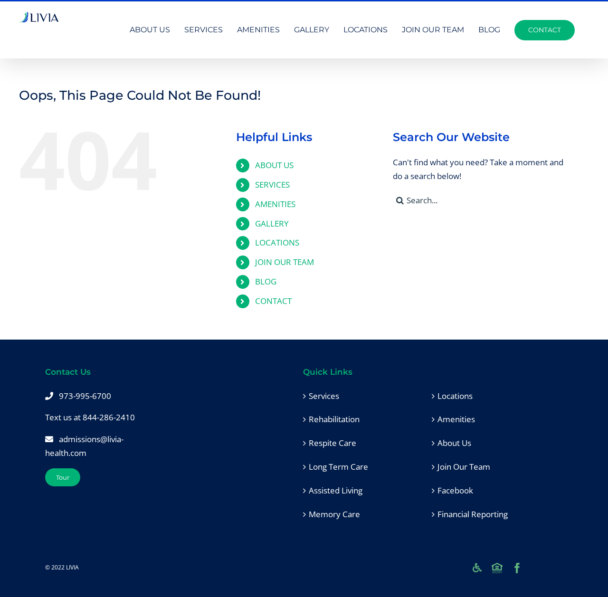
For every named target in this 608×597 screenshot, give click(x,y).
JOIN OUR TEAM (284, 261)
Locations (455, 395)
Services (324, 395)
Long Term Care (338, 466)
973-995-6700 (85, 395)
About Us (454, 442)
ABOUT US (274, 165)
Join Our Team (463, 466)
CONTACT (273, 300)
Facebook (455, 490)
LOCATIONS (277, 242)
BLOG (265, 281)
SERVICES (272, 184)
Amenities (456, 419)
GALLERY (272, 223)
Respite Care (332, 442)
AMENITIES (275, 204)
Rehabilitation (334, 419)
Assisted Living (335, 490)
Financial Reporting (472, 514)
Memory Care (334, 514)
